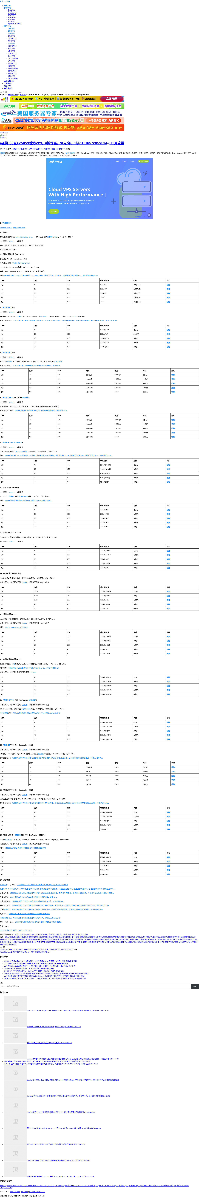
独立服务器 (113, 1186)
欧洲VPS (11, 36)
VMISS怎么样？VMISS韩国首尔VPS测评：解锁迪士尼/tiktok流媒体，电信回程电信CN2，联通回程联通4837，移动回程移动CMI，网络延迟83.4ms (58, 456)
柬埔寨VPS (12, 63)
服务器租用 (135, 1186)
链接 (168, 289)
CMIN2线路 (34, 937)
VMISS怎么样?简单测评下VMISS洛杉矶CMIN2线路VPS (25, 848)
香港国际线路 (70, 153)
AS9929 (40, 754)
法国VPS (11, 51)
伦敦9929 (59, 939)
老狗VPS (5, 1186)
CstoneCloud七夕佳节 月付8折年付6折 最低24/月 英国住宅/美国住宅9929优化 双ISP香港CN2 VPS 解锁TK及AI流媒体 (46, 973)
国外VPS (24, 149)
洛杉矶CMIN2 (11, 942)
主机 (47, 939)
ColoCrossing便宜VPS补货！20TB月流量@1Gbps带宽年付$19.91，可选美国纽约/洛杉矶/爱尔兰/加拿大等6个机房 (45, 978)
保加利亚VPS (13, 78)
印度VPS (11, 56)
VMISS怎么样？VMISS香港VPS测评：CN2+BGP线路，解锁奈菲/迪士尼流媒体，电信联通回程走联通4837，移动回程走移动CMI (51, 275)
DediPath (11, 16)
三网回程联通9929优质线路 (36, 939)
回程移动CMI (90, 939)
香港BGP (3, 885)
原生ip (77, 939)
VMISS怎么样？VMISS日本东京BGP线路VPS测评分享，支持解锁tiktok (41, 410)
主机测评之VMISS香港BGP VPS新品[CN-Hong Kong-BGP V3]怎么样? (33, 668)
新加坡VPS (12, 38)
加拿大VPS (12, 53)
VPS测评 (9, 939)
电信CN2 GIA (26, 709)
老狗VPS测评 (5, 1)
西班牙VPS (12, 73)
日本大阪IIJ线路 (173, 939)
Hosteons (11, 21)
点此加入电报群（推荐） (9, 930)
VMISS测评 (171, 937)
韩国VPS (11, 31)
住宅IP (11, 496)
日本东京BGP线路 (126, 939)
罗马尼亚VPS (13, 68)
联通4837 (113, 942)
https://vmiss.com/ (19, 228)
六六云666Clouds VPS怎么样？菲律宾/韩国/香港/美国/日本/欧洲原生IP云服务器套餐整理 (36, 963)
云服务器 (34, 1186)
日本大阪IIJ (6, 307)
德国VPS (11, 41)
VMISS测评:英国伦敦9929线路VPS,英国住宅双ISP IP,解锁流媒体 (28, 500)
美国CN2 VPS (8, 700)
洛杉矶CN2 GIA (6, 918)
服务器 (15, 1186)
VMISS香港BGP (181, 937)
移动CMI (8, 840)
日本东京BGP (7, 397)
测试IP (24, 1186)
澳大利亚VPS (13, 58)
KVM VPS (81, 1186)
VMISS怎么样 (132, 937)
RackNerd (11, 10)
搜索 (1, 983)
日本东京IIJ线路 (147, 939)
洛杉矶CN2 (4, 713)
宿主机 (19, 316)
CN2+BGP (18, 442)
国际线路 (50, 237)
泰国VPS (11, 66)
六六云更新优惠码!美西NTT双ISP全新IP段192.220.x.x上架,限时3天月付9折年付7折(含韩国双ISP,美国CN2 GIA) (44, 976)
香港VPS (62, 149)
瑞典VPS (11, 76)
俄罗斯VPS (12, 46)
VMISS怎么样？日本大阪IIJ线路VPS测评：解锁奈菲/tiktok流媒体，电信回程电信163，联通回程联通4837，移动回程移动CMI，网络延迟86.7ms (65, 320)
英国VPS (11, 43)
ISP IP (93, 937)
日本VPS (11, 28)
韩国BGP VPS (7, 442)
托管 (13, 664)
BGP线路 (25, 397)
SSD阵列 (43, 316)
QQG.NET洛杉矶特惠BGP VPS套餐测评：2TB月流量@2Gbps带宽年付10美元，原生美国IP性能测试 (40, 961)
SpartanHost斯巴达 (14, 23)
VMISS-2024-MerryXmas (24, 237)
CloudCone (12, 17)
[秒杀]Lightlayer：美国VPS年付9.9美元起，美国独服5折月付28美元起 (25, 952)
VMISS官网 (6, 223)
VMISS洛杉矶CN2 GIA (158, 937)
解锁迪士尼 (151, 942)
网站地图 (24, 1192)
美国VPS (11, 33)
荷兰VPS (11, 48)
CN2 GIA (32, 700)
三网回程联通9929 (19, 939)
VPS (56, 237)
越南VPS (11, 61)
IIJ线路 (9, 361)
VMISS (2, 153)
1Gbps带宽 (58, 361)
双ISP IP (82, 939)
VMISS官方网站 (6, 228)
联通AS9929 (23, 496)
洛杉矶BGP (191, 939)
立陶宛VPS (12, 71)
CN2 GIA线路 (50, 937)
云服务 (103, 1186)
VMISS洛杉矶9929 (143, 937)
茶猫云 (145, 1186)
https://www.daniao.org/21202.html (16, 627)
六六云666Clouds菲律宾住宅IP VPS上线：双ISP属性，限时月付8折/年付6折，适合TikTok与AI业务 (39, 966)
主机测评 (52, 939)
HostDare (11, 19)
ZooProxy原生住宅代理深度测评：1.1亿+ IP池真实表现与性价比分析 (29, 968)
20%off (11, 241)
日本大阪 (76, 316)
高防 (173, 1186)
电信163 (39, 942)
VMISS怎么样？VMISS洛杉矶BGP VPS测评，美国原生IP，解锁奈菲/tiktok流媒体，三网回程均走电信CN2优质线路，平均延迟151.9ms (60, 803)
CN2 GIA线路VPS (61, 937)
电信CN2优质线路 (58, 942)
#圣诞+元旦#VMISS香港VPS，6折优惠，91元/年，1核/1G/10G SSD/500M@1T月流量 (62, 143)
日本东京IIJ (6, 352)
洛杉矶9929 (183, 939)
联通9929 (6, 910)
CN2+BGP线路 (21, 451)
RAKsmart (11, 12)
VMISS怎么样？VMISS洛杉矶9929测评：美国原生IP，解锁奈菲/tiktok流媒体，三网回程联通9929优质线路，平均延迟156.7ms (57, 758)
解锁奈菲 (135, 942)
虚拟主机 (154, 1186)
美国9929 (6, 745)
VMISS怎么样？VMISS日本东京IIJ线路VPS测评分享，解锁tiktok (36, 366)
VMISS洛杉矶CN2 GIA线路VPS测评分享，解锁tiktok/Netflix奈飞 (36, 713)
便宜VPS (23, 95)
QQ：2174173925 (25, 930)
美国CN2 (88, 942)
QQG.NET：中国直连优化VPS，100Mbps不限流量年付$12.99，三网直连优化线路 (34, 971)
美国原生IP (106, 942)
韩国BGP (3, 889)
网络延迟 (75, 942)
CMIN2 (17, 835)
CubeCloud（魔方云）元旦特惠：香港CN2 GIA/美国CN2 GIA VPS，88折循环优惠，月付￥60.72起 (36, 949)
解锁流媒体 (142, 942)
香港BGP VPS (183, 942)
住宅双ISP (71, 939)
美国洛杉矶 (70, 1186)
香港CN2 (124, 1186)
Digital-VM (12, 14)
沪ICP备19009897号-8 (37, 1192)
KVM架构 (164, 1186)
